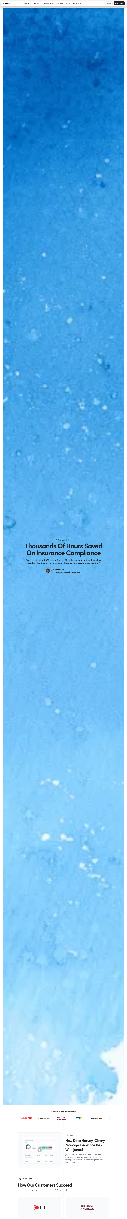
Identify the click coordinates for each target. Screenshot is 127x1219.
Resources (76, 3)
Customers (60, 3)
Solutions (26, 3)
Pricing (68, 3)
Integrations (48, 3)
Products (36, 3)
